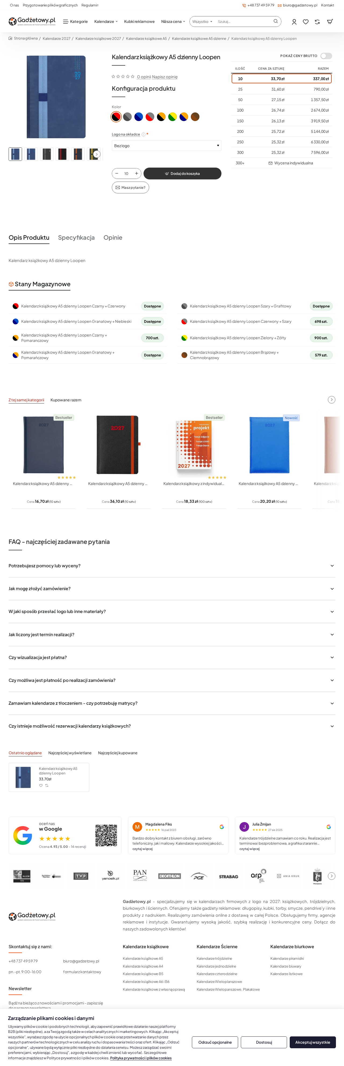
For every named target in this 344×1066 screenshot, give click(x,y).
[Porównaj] (318, 22)
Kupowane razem (66, 399)
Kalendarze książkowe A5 (146, 38)
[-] (116, 173)
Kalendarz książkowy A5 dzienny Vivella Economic (43, 483)
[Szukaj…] (275, 21)
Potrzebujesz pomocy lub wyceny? (45, 565)
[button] (97, 154)
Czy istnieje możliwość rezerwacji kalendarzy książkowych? (70, 726)
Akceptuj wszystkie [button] (312, 1042)
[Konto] (294, 22)
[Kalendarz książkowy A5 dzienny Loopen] (23, 777)
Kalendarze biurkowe (292, 946)
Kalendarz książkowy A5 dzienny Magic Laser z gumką (118, 483)
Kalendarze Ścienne (217, 946)
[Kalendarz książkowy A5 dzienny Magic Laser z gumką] (119, 445)
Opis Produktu (29, 237)
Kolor (116, 107)
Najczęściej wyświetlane (70, 752)
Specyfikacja (76, 237)
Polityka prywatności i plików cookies (141, 1058)
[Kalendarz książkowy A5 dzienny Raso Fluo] (269, 445)
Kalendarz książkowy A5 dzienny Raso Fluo (269, 483)
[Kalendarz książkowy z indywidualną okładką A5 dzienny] (194, 445)
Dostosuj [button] (264, 1042)
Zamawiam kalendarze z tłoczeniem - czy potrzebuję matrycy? (73, 703)
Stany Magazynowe (42, 284)
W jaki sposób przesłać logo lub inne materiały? (57, 611)
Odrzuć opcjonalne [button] (215, 1042)
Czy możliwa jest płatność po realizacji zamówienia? (62, 680)
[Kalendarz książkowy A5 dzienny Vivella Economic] (43, 445)
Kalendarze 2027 (56, 38)
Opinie (112, 237)
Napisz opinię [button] (165, 76)
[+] (136, 173)
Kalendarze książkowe (146, 946)
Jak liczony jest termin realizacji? (41, 634)
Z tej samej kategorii (26, 399)
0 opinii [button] (144, 76)
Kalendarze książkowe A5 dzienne (199, 38)
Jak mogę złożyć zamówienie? (40, 588)
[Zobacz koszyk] (330, 21)
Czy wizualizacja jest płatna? (38, 657)
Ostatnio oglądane (25, 752)
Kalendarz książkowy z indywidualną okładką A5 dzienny (194, 483)
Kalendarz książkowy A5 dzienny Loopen (58, 770)
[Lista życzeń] (306, 22)
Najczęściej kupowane (118, 752)
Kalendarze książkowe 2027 (98, 38)
